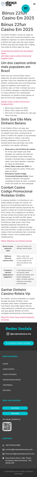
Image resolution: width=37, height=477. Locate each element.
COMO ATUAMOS (9, 374)
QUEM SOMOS (8, 369)
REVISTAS (6, 390)
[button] (34, 4)
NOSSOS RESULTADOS (12, 380)
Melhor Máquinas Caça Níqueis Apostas (16, 241)
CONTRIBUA (8, 385)
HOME (5, 364)
